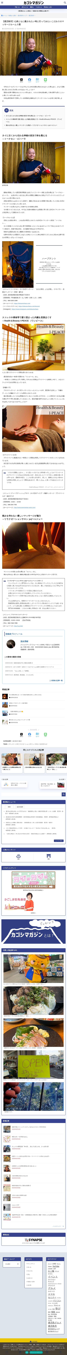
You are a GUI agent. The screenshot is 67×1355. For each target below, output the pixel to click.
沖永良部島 (54, 1314)
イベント (53, 1276)
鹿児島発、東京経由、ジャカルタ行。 (24, 675)
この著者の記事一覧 (56, 680)
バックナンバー (58, 1226)
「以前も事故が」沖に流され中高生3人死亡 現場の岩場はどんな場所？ (26, 833)
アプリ (50, 1274)
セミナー (52, 1297)
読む (32, 7)
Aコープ (50, 1263)
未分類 (29, 1285)
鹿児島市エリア (54, 1329)
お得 (54, 1268)
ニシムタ (50, 1300)
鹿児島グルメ (54, 1322)
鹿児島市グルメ (53, 1331)
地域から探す (48, 7)
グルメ (52, 1288)
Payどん (58, 1263)
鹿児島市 (15, 741)
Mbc (9, 807)
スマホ (51, 1294)
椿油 (49, 1314)
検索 (64, 794)
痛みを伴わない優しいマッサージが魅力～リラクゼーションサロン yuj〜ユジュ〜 (31, 125)
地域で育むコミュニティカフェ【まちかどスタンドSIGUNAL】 (29, 1127)
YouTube (56, 1266)
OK (27, 1352)
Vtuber (50, 1266)
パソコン (57, 1300)
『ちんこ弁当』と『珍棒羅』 (22, 671)
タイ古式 (40, 744)
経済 (56, 1318)
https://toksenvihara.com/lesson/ (29, 306)
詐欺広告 (59, 1318)
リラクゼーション (23, 744)
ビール (49, 1303)
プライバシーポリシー (36, 1352)
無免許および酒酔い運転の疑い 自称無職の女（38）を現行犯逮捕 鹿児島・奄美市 (29, 822)
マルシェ (57, 1305)
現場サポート (51, 1318)
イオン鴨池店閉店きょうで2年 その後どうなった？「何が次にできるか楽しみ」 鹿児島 (30, 828)
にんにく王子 (15, 1205)
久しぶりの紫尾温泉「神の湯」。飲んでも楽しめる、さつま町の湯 (30, 1146)
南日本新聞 (20, 807)
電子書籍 (50, 1320)
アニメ (57, 1271)
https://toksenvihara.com (22, 303)
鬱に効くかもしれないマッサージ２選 (19, 719)
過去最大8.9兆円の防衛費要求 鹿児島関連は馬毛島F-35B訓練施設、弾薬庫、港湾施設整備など (32, 817)
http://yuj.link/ (18, 626)
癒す (20, 741)
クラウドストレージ (52, 1283)
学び (57, 1308)
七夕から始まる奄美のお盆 (19, 1195)
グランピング (51, 1285)
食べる (18, 7)
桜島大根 (58, 1312)
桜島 (53, 1312)
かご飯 (51, 1271)
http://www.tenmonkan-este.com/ (24, 507)
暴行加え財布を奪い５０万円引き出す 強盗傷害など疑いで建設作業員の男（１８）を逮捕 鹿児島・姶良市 (34, 812)
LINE (54, 1264)
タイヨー (59, 1297)
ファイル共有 (54, 1303)
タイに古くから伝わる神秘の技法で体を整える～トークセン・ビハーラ (28, 115)
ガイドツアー (51, 1279)
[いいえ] (65, 1349)
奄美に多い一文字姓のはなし (20, 1136)
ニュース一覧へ (59, 840)
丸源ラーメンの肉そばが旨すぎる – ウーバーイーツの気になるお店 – (31, 1156)
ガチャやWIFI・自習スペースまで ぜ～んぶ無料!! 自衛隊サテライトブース (33, 667)
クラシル (59, 1283)
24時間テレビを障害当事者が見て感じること (24, 1166)
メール (49, 1309)
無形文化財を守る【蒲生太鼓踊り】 (23, 663)
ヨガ (45, 744)
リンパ (33, 744)
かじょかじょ (31, 1263)
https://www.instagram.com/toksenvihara (25, 309)
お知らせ (39, 7)
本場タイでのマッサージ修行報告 (18, 703)
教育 (49, 1312)
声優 (53, 1309)
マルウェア (50, 1305)
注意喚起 (50, 1316)
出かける (25, 7)
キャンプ (51, 1281)
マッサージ (13, 744)
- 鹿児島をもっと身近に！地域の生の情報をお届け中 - (33, 11)
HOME (34, 1342)
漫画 (55, 1316)
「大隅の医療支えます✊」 (16, 711)
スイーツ (51, 1291)
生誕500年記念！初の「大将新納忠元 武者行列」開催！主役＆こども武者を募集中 (34, 1215)
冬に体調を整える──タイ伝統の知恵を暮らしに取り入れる (25, 694)
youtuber (50, 1268)
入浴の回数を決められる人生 (20, 1175)
